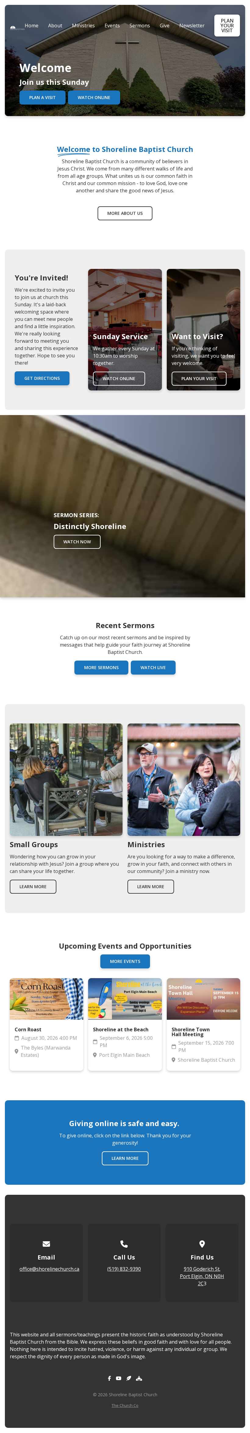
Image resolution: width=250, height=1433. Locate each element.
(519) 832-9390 (124, 1269)
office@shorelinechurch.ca (49, 1269)
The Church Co (125, 1405)
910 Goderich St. (202, 1269)
